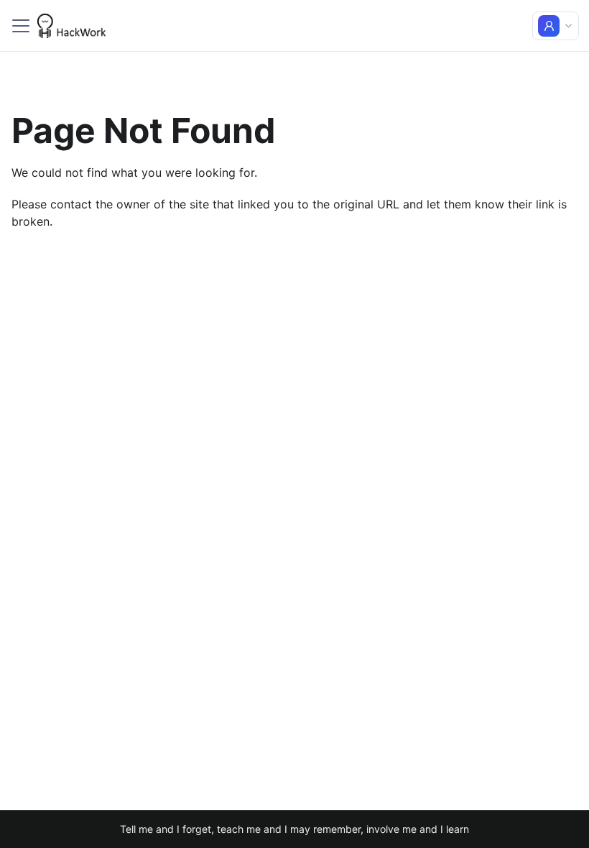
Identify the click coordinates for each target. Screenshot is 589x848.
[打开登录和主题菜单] (555, 25)
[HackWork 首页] (71, 26)
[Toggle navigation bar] (21, 26)
